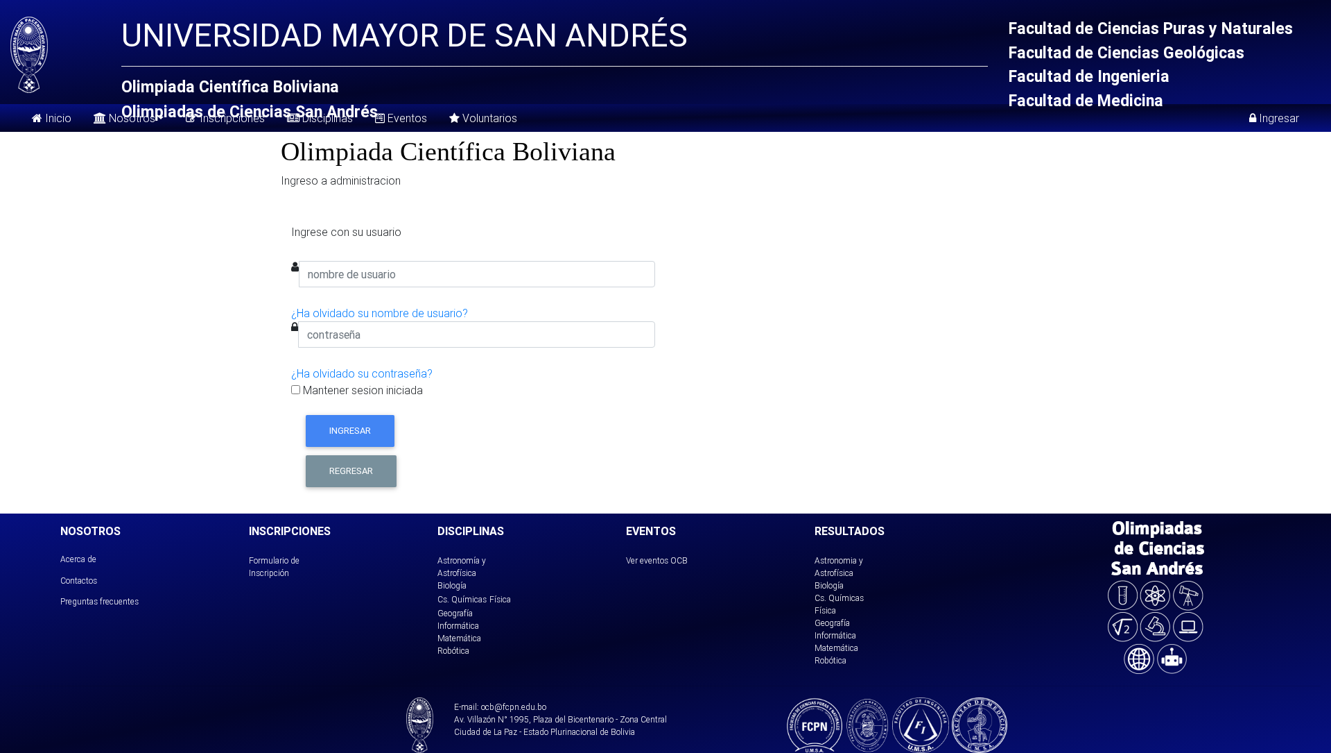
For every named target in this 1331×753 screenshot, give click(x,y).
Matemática (459, 638)
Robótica (453, 650)
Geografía (455, 613)
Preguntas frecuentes (99, 601)
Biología (452, 585)
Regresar (351, 471)
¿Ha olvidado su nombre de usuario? (379, 313)
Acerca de (78, 559)
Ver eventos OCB (657, 560)
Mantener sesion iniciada (361, 390)
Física (500, 599)
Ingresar (350, 431)
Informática (458, 625)
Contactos (78, 580)
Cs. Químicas (462, 599)
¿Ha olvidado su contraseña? (362, 373)
